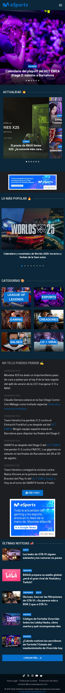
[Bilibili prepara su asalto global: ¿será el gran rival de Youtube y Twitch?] (11, 575)
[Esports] (48, 297)
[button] (4, 42)
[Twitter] (28, 675)
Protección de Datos (48, 680)
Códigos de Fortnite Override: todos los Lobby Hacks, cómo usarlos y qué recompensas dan (42, 622)
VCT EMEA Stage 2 (43, 478)
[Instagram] (32, 675)
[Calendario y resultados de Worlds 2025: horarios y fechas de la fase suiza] (32, 229)
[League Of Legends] (16, 297)
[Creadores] (48, 319)
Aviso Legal (12, 680)
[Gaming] (16, 319)
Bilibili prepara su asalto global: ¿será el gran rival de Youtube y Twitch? (42, 578)
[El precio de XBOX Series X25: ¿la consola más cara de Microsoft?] (26, 127)
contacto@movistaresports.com (32, 684)
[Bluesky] (41, 675)
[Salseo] (16, 342)
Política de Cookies (28, 680)
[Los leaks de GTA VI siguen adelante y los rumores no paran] (11, 554)
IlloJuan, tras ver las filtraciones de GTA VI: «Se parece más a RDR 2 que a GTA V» (42, 600)
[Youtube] (37, 675)
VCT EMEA (53, 445)
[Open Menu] (60, 5)
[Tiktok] (24, 675)
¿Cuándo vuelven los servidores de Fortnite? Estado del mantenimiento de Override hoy (42, 644)
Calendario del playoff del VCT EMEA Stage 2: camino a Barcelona (32, 73)
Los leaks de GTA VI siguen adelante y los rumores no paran (42, 556)
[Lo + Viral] (48, 342)
